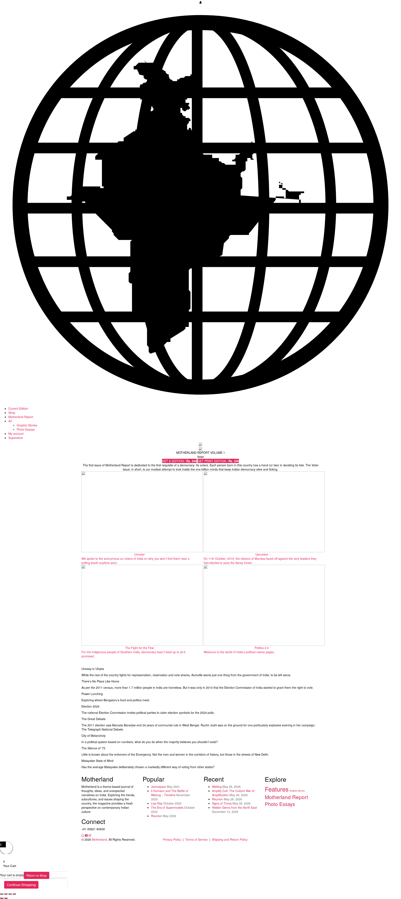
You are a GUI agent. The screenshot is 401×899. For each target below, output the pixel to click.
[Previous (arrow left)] (1, 898)
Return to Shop (37, 875)
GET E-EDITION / (179, 461)
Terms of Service (196, 839)
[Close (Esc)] (1, 894)
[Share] (6, 894)
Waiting (217, 786)
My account (16, 433)
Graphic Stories (27, 425)
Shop (11, 413)
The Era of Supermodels (167, 807)
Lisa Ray (156, 803)
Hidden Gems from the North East (234, 807)
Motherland (99, 839)
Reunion (156, 816)
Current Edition (18, 408)
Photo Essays (26, 429)
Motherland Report (20, 417)
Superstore (15, 438)
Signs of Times (222, 803)
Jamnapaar (158, 786)
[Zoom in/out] (14, 894)
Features (277, 788)
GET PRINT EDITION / (218, 461)
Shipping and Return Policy (229, 839)
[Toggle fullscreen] (10, 894)
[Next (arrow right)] (6, 898)
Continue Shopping (21, 884)
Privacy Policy (172, 839)
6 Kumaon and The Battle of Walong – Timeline (169, 793)
